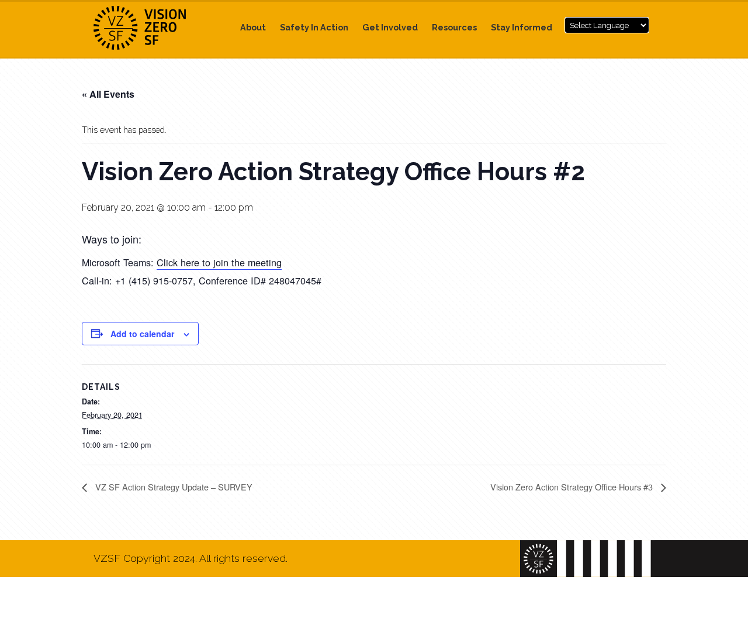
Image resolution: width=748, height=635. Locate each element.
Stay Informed (521, 27)
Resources (454, 27)
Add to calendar (142, 333)
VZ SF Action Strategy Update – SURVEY (172, 486)
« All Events (108, 94)
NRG (152, 28)
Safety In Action (314, 27)
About (253, 27)
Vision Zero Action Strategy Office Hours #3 (572, 486)
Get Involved (390, 27)
